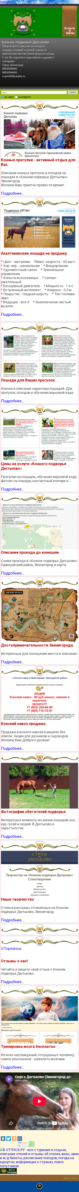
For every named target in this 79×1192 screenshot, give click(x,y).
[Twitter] (8, 1138)
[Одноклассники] (14, 1138)
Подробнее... (12, 193)
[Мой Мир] (19, 1138)
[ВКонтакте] (3, 1138)
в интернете (24, 97)
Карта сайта (70, 1178)
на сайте (9, 97)
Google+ (6, 2)
